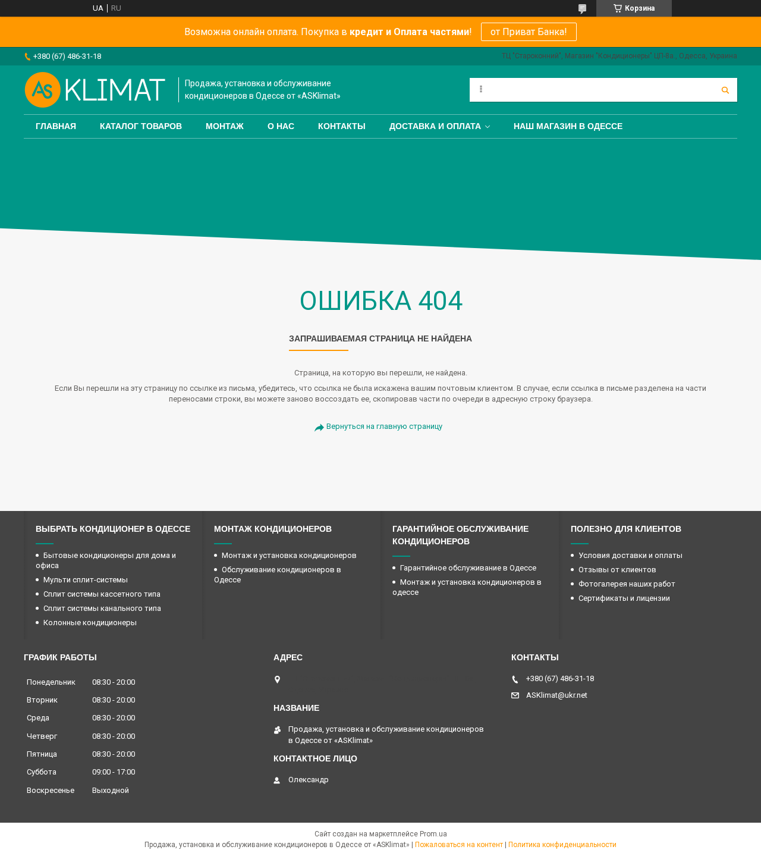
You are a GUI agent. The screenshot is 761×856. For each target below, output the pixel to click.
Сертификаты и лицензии (624, 598)
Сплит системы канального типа (102, 608)
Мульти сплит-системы (85, 579)
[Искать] (725, 90)
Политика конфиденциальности (562, 845)
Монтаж (225, 126)
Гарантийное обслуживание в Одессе (468, 567)
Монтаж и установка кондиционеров (289, 555)
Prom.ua (433, 834)
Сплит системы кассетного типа (102, 594)
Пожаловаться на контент (459, 845)
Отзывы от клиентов (617, 569)
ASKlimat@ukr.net (556, 695)
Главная (56, 126)
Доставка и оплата (435, 126)
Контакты (342, 126)
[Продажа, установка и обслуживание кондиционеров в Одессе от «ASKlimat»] (95, 89)
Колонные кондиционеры (90, 622)
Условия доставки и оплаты (630, 555)
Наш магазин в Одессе (568, 126)
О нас (281, 126)
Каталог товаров (141, 126)
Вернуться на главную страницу (384, 426)
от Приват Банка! (528, 31)
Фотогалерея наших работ (626, 583)
